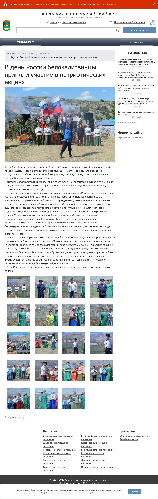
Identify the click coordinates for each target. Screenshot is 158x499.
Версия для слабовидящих (129, 22)
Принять (134, 492)
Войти (53, 22)
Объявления (137, 137)
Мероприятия (123, 137)
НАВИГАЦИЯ (137, 42)
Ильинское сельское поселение (97, 467)
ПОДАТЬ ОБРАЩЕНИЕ (139, 30)
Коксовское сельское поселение (60, 449)
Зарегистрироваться (74, 22)
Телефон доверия (129, 439)
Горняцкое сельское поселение (97, 449)
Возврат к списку (14, 417)
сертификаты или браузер (62, 4)
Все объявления (126, 122)
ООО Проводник (90, 483)
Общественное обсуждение (134, 436)
